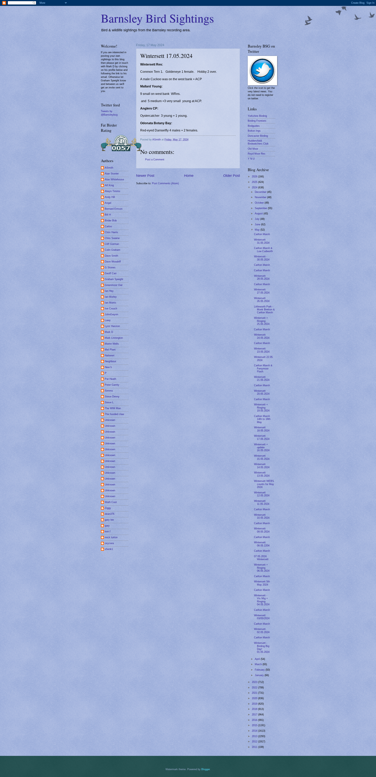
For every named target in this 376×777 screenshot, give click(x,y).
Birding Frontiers (257, 120)
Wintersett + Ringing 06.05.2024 (261, 567)
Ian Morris (110, 302)
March (259, 664)
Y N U (251, 158)
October (260, 202)
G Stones (110, 267)
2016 (255, 720)
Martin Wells (112, 343)
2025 (255, 182)
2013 (255, 736)
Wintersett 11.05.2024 (261, 502)
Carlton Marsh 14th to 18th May (262, 419)
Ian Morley (111, 296)
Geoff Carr (111, 273)
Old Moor (253, 148)
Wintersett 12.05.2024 (261, 494)
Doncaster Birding (258, 135)
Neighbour (110, 361)
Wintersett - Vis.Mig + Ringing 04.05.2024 (261, 600)
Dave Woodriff (113, 261)
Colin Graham (112, 249)
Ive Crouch (111, 308)
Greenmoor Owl (113, 285)
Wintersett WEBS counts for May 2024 (264, 484)
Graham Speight (114, 279)
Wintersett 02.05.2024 (261, 630)
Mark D (109, 332)
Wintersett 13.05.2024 (261, 474)
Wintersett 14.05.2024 (261, 466)
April (258, 659)
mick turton (111, 537)
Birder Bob (111, 220)
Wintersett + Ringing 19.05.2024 (261, 407)
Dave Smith (111, 255)
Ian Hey (109, 290)
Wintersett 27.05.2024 (261, 291)
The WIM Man (113, 408)
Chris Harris (111, 232)
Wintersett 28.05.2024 (261, 277)
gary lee (109, 519)
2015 (255, 725)
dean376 (109, 513)
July (257, 218)
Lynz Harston (112, 326)
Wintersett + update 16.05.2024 (261, 447)
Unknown (110, 420)
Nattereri (109, 355)
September (261, 208)
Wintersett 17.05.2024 (261, 437)
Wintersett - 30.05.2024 (261, 258)
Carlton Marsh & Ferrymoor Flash (263, 368)
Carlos (108, 226)
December (261, 191)
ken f (107, 531)
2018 (255, 709)
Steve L (109, 402)
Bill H (108, 214)
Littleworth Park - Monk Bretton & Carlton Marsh (264, 309)
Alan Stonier (112, 173)
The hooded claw (114, 414)
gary (107, 525)
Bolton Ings (254, 130)
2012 (255, 741)
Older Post (231, 176)
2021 (255, 692)
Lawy (108, 320)
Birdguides (254, 125)
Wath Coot (111, 502)
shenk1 (109, 549)
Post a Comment (154, 159)
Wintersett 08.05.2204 (261, 544)
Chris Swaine (112, 238)
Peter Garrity (112, 384)
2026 (255, 176)
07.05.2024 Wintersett (261, 558)
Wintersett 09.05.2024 (261, 530)
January (260, 675)
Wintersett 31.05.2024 (261, 241)
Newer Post (145, 176)
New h (108, 367)
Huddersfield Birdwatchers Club (258, 142)
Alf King (109, 185)
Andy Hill (110, 197)
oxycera (109, 543)
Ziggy (108, 508)
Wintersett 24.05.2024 (261, 336)
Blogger (205, 769)
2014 (255, 730)
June (258, 224)
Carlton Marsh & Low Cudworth (263, 249)
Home (188, 176)
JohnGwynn (111, 314)
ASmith (109, 167)
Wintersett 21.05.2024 (261, 378)
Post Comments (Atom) (165, 183)
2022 (255, 687)
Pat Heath (110, 378)
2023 (255, 682)
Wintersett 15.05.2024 (261, 457)
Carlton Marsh (262, 234)
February (260, 669)
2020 (255, 698)
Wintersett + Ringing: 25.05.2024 (261, 320)
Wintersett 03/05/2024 (261, 617)
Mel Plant (110, 349)
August (259, 213)
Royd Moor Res (256, 153)
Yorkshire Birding (257, 115)
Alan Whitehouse (114, 179)
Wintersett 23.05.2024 (261, 350)
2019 (255, 703)
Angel (108, 202)
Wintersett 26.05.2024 (261, 300)
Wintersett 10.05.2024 (261, 516)
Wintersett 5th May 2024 (262, 583)
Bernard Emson (113, 208)
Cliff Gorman (112, 244)
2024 (255, 187)
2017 (255, 714)
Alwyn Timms (112, 191)
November (261, 197)
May (257, 229)
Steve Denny (112, 396)
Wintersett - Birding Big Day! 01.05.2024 (261, 647)
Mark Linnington (114, 337)
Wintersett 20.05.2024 (261, 392)
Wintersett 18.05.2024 (261, 429)
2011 (255, 747)
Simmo (109, 390)
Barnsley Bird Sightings (157, 18)
